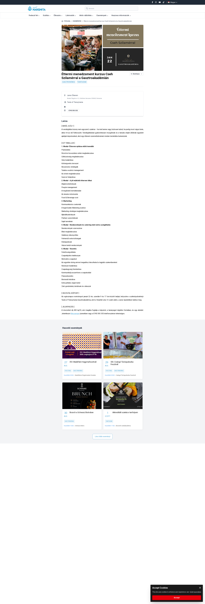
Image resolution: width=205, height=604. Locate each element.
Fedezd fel (33, 15)
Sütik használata (195, 592)
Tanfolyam (81, 82)
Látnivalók (70, 15)
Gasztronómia (68, 82)
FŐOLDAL (67, 21)
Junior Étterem (72, 95)
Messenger (75, 314)
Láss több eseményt (102, 436)
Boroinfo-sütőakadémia (123, 426)
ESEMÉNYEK (77, 21)
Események (102, 15)
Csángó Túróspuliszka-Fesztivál (126, 375)
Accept (177, 598)
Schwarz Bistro (79, 426)
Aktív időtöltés (85, 15)
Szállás (46, 15)
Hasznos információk (120, 15)
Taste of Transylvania (75, 102)
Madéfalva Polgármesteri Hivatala (85, 375)
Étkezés (57, 15)
